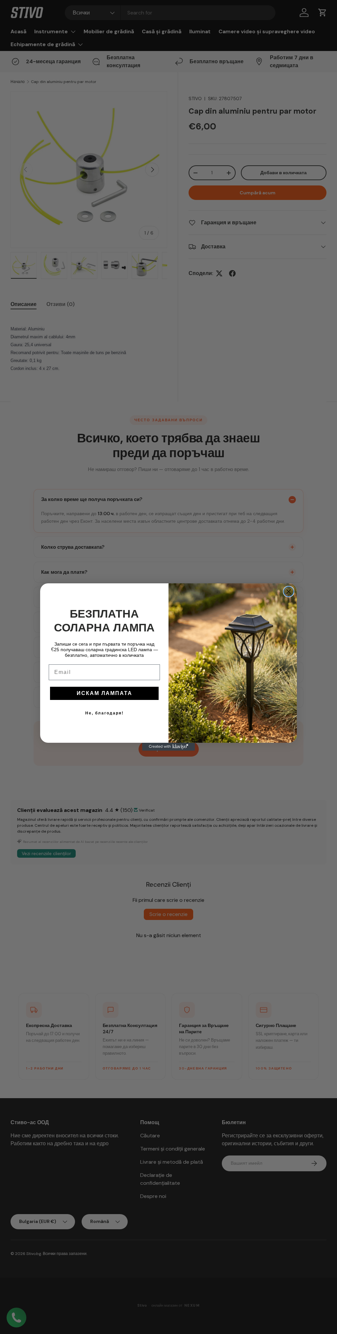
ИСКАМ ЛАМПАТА (104, 693)
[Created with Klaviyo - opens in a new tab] (168, 747)
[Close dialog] (289, 592)
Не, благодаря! (104, 713)
